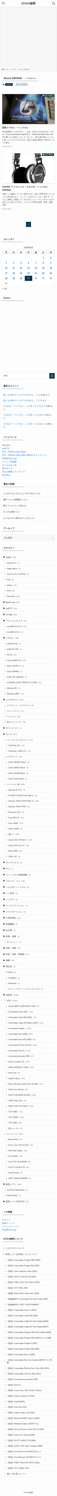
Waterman (14, 983)
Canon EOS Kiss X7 (18, 845)
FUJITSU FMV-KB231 (17, 1190)
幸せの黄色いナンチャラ (13, 472)
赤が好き (6, 475)
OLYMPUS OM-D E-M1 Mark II (23, 795)
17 (6, 273)
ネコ (9, 869)
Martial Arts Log (9, 458)
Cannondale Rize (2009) (20, 1034)
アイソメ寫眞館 (9, 462)
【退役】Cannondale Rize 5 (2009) (21, 1355)
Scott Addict (15, 1156)
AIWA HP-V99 (14, 649)
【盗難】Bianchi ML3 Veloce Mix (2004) (23, 1293)
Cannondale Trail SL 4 (19, 1051)
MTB (12, 1001)
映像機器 (11, 924)
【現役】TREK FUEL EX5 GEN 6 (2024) (23, 1282)
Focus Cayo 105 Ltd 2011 (20, 1145)
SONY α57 (14, 856)
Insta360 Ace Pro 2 (17, 626)
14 (36, 268)
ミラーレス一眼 (16, 784)
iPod (11, 591)
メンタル (11, 899)
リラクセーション (16, 912)
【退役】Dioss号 (13, 1385)
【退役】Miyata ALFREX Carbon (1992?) (23, 1418)
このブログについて (14, 1248)
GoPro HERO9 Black (18, 773)
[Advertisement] (28, 38)
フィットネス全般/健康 (18, 875)
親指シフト (13, 1184)
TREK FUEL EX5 (17, 1101)
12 (21, 268)
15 (43, 268)
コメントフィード (10, 1226)
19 (21, 273)
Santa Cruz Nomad (18, 1089)
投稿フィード (8, 1223)
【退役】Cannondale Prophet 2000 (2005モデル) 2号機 (29, 1338)
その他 (11, 614)
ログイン (6, 1220)
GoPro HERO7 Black (18, 768)
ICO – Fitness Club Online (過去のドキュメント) (24, 455)
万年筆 (11, 972)
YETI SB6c (15, 1123)
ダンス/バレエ (14, 862)
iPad (10, 580)
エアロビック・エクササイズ (20, 705)
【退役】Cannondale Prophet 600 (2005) (23, 1349)
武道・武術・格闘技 (17, 954)
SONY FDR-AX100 (17, 779)
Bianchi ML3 (15, 1139)
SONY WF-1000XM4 (17, 677)
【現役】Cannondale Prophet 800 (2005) (23, 1266)
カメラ (11, 734)
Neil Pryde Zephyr (17, 1151)
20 (28, 273)
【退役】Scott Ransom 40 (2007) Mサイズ (24, 1452)
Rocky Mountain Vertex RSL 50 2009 (25, 1084)
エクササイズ (15, 700)
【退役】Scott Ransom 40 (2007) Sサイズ (24, 1457)
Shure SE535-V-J (15, 666)
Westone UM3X (15, 694)
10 (6, 268)
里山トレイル (15, 1128)
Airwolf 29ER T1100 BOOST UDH (24, 1006)
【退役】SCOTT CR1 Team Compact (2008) (24, 1446)
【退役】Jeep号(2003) (16, 1402)
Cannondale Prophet (19, 1028)
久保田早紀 (13, 918)
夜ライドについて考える (14, 506)
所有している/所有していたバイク (21, 1254)
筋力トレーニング (16, 722)
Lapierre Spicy (16, 1078)
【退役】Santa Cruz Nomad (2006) (21, 1435)
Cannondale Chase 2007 (20, 1012)
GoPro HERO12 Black (18, 762)
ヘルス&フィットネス (17, 887)
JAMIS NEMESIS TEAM (21, 1067)
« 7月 (4, 289)
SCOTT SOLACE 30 (18, 1167)
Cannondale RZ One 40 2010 (22, 1045)
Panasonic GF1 (16, 812)
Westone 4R (13, 688)
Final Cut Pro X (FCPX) (18, 574)
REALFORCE (14, 1196)
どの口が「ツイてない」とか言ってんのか (23, 406)
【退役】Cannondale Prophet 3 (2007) (22, 1343)
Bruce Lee (12, 602)
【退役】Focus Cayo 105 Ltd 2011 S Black (24, 1390)
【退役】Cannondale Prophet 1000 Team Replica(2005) (29, 1332)
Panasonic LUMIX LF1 (19, 751)
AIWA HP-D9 (14, 644)
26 (21, 278)
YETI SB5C (15, 1112)
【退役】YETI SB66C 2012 (18, 1468)
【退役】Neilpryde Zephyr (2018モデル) (23, 1424)
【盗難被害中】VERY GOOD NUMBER (23, 1305)
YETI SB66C (16, 1117)
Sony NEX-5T (16, 818)
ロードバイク (15, 1134)
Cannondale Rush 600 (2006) (22, 1039)
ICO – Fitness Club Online (14, 452)
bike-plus (6, 445)
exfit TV (5, 448)
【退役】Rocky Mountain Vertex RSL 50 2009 (25, 1429)
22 (43, 273)
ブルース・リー (15, 881)
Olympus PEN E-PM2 (19, 807)
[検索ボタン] (53, 3)
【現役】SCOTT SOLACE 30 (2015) (21, 1277)
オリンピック (14, 728)
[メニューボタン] (3, 3)
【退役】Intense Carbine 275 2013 (21, 1396)
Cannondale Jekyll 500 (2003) (22, 1017)
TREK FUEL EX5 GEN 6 (20, 1106)
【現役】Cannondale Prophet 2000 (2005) (23, 1260)
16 (51, 268)
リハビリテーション (17, 905)
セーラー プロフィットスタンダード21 (25, 989)
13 (28, 268)
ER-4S (11, 655)
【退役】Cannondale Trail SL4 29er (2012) (24, 1374)
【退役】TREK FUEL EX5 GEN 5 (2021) (23, 1463)
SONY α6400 (15, 829)
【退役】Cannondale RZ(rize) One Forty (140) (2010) (28, 1368)
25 (14, 278)
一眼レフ (13, 834)
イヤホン (9, 84)
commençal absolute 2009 (21, 1056)
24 (6, 278)
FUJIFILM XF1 (16, 746)
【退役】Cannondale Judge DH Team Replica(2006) (27, 1321)
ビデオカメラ (14, 757)
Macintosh (13, 596)
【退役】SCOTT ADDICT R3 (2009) (21, 1440)
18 (14, 273)
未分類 (10, 930)
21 (36, 273)
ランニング (13, 717)
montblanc (14, 978)
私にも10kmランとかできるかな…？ (20, 395)
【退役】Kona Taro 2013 (17, 1407)
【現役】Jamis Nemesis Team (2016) (22, 1271)
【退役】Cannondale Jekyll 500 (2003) (22, 1316)
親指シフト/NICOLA (17, 1201)
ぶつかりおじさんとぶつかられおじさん (22, 493)
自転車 (12, 995)
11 (14, 268)
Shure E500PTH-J (16, 660)
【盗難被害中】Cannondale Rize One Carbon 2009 (27, 1299)
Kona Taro (14, 1073)
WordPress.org (9, 1230)
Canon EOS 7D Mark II (20, 840)
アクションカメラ (16, 621)
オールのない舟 (9, 465)
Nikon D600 (15, 851)
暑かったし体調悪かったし (15, 499)
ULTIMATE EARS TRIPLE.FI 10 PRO (24, 683)
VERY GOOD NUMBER (19, 1178)
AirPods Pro (13, 563)
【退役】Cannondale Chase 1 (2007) (21, 1310)
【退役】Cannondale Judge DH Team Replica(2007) (27, 1327)
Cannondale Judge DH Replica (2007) (25, 1023)
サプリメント (14, 942)
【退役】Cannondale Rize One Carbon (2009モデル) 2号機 (29, 1361)
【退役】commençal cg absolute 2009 (22, 1379)
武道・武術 (13, 948)
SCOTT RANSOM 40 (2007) (22, 1095)
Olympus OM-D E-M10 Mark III (23, 801)
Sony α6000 (15, 823)
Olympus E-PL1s (16, 790)
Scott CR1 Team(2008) (19, 1162)
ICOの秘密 (29, 3)
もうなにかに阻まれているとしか (18, 518)
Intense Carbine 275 (19, 1062)
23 (51, 273)
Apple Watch (13, 569)
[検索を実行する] (52, 376)
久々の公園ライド (11, 512)
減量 (10, 960)
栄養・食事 (13, 936)
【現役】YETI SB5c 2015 (17, 1288)
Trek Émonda (15, 1173)
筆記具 (10, 966)
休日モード (7, 468)
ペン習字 (11, 893)
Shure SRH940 (14, 671)
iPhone (12, 585)
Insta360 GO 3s (15, 632)
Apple (11, 557)
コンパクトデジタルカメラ (20, 740)
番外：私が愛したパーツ (17, 1474)
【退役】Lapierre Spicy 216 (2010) (21, 1413)
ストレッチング (15, 711)
